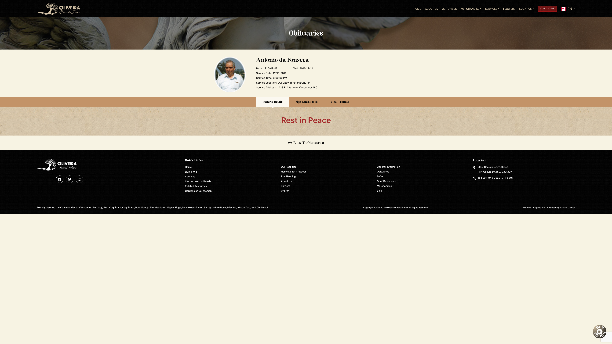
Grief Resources (386, 181)
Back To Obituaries (308, 143)
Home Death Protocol (293, 171)
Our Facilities (288, 166)
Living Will (191, 171)
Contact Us (547, 8)
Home (417, 8)
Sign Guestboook (307, 101)
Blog (379, 190)
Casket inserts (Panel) (198, 181)
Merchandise (470, 8)
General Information (388, 166)
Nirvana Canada (567, 207)
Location (525, 8)
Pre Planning (288, 176)
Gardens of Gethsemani (198, 190)
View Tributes (339, 101)
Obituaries (449, 8)
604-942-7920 (491, 177)
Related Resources (196, 186)
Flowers (509, 8)
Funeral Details (273, 101)
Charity (285, 190)
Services (491, 8)
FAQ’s (380, 176)
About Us (431, 8)
